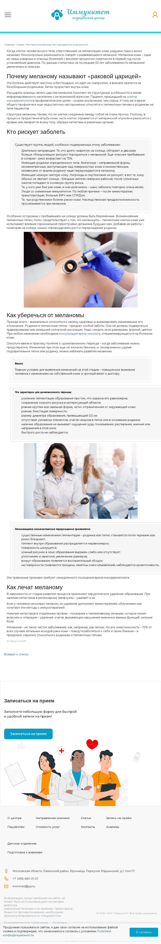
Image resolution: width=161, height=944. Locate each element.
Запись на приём (119, 818)
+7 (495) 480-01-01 (25, 878)
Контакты (88, 827)
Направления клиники (53, 818)
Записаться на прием (28, 734)
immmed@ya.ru (24, 886)
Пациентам (15, 827)
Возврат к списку (16, 654)
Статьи (86, 818)
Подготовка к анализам (24, 852)
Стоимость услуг (48, 827)
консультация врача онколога (79, 333)
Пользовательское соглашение (26, 923)
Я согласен (144, 932)
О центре (14, 818)
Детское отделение (22, 843)
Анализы (112, 827)
